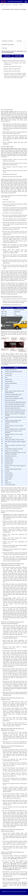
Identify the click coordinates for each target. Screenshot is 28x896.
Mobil (17, 152)
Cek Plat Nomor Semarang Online (15, 1)
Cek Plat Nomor (6, 514)
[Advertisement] (14, 25)
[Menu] (25, 2)
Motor (2, 154)
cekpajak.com (6, 143)
